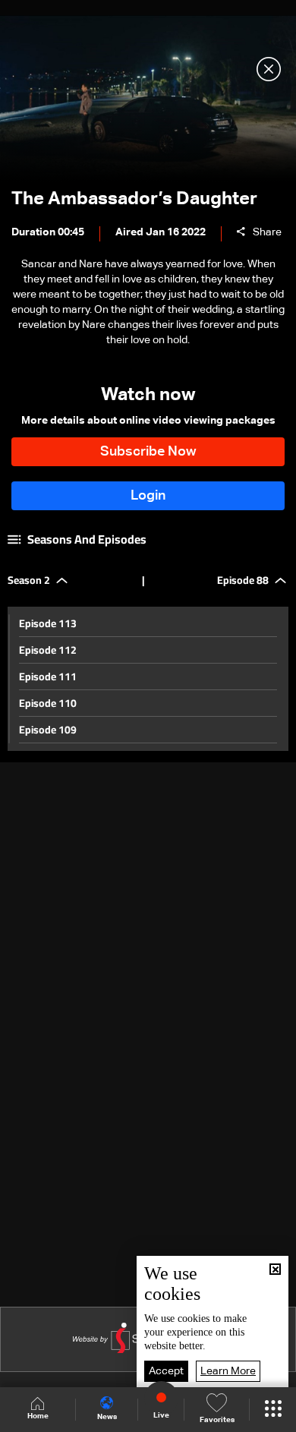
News (107, 1417)
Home (38, 1416)
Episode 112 (48, 650)
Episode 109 (48, 730)
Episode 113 (48, 623)
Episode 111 (48, 676)
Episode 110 (48, 703)
